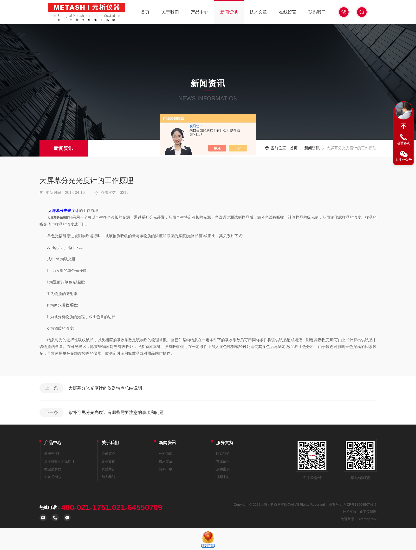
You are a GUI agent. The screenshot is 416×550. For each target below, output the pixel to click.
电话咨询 (403, 143)
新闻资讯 (229, 12)
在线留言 (287, 12)
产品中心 (199, 12)
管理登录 (347, 519)
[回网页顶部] (403, 126)
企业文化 (108, 461)
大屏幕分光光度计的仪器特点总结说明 (105, 388)
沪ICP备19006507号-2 (359, 504)
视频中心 (223, 477)
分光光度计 (52, 454)
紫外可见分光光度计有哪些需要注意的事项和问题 (116, 412)
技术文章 (258, 12)
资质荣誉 (108, 469)
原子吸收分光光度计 (59, 461)
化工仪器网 (368, 512)
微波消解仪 (52, 469)
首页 (145, 12)
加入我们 (108, 477)
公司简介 (108, 454)
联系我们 (317, 12)
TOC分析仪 (53, 477)
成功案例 (223, 469)
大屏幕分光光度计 (63, 211)
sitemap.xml (367, 519)
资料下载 (165, 469)
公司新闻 (165, 454)
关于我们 (170, 12)
